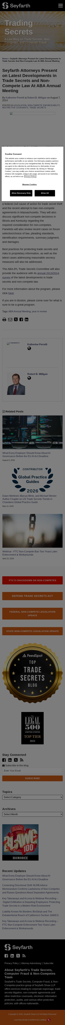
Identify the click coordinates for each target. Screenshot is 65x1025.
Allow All (45, 193)
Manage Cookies (29, 184)
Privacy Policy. (30, 176)
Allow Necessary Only (21, 193)
